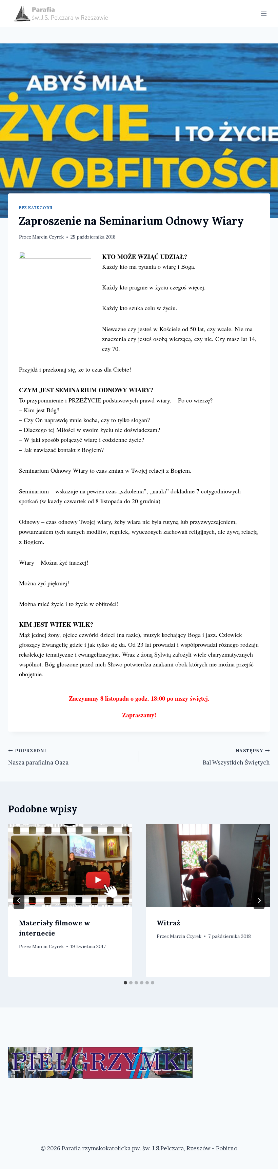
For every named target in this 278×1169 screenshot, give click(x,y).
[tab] (125, 982)
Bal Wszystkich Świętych (236, 757)
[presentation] (70, 865)
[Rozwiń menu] (263, 13)
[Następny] (259, 900)
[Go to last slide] (19, 900)
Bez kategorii (36, 207)
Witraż (168, 923)
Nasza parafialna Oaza (38, 757)
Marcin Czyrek (48, 237)
